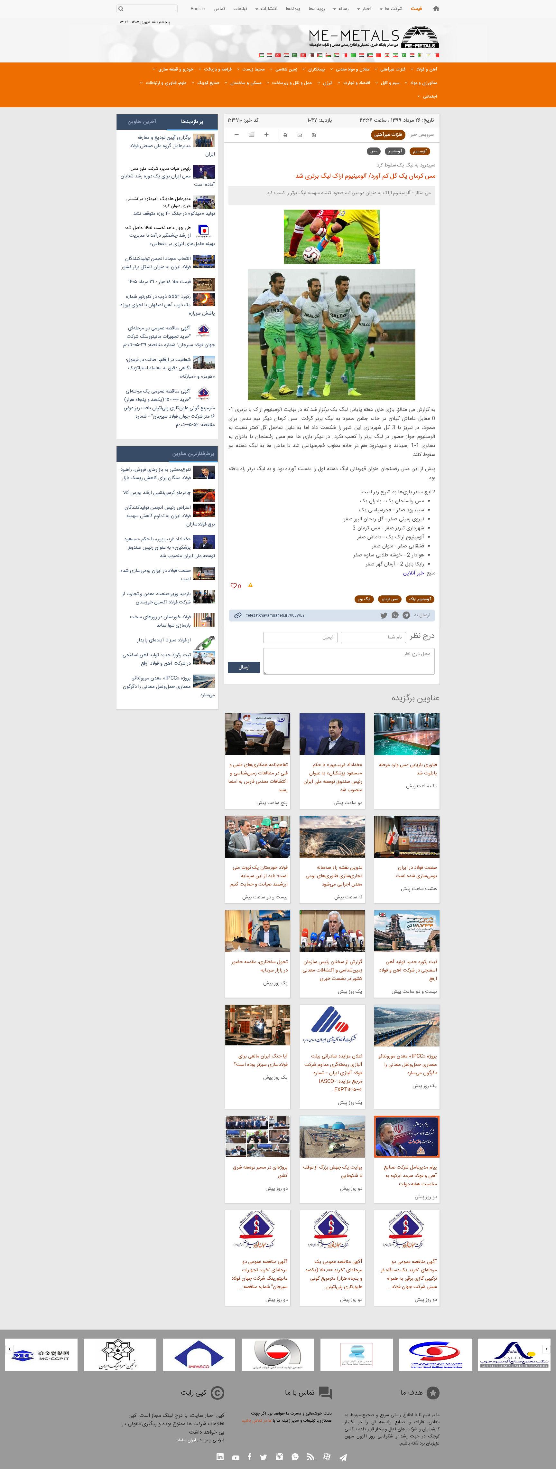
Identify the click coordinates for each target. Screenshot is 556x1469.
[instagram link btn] (279, 1457)
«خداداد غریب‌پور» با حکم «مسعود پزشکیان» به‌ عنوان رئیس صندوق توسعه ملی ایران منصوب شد (332, 777)
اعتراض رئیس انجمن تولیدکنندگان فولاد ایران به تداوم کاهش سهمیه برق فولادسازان (170, 516)
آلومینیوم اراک (420, 599)
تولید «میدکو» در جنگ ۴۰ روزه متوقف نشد (174, 214)
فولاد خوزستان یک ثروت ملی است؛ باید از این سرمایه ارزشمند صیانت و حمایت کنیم (258, 876)
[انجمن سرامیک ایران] (199, 1355)
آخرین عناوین (142, 122)
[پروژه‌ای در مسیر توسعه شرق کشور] (257, 1137)
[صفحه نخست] (436, 8)
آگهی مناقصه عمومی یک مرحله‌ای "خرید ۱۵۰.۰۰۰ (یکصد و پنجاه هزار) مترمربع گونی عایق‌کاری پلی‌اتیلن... (333, 1274)
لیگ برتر (364, 599)
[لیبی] (353, 54)
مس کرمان (390, 599)
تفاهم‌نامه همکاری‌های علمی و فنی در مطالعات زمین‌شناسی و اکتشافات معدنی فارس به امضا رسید (257, 777)
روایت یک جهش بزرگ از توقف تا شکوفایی (332, 1171)
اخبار (366, 9)
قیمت (416, 9)
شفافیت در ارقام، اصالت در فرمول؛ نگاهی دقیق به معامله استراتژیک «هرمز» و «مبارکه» (170, 368)
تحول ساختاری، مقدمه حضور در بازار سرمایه (259, 966)
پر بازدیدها (192, 122)
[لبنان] (386, 54)
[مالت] (345, 54)
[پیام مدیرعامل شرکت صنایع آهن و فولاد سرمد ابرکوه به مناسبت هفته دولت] (407, 1137)
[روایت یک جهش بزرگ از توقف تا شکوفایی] (332, 1137)
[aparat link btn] (327, 1457)
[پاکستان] (403, 54)
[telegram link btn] (343, 1458)
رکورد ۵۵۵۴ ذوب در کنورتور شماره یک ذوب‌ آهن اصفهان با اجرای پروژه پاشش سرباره (167, 305)
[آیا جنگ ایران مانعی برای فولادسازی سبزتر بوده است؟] (257, 1026)
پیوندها (293, 9)
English (198, 9)
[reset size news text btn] (252, 135)
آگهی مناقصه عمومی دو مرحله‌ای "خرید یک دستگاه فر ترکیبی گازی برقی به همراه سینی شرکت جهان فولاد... (409, 1274)
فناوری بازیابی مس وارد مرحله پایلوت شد (408, 769)
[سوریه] (286, 54)
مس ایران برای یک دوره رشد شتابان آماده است (168, 180)
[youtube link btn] (235, 1459)
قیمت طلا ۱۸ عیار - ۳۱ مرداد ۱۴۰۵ (159, 282)
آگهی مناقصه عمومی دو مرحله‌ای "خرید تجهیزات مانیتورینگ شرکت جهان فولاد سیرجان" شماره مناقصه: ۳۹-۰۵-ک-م (169, 336)
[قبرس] (428, 54)
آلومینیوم (420, 151)
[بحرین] (437, 54)
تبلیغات (240, 9)
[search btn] (121, 9)
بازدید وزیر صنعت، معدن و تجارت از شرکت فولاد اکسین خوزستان (156, 598)
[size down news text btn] (236, 135)
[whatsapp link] (395, 616)
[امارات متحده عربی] (261, 54)
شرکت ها (394, 9)
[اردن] (319, 54)
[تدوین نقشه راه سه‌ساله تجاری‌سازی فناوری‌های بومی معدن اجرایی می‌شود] (332, 837)
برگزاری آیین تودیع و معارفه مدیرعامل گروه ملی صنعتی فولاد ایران (172, 146)
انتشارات (269, 9)
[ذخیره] (314, 135)
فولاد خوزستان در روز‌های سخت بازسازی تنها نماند (160, 621)
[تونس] (303, 54)
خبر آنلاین (413, 573)
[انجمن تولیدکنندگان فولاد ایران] (356, 1355)
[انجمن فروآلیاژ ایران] (435, 1355)
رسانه (343, 9)
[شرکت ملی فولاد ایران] (41, 1355)
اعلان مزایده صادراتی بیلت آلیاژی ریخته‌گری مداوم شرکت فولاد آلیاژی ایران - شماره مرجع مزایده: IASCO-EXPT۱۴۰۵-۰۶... (333, 1073)
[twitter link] (384, 616)
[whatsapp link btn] (295, 1457)
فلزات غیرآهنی (388, 135)
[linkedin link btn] (220, 1457)
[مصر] (411, 54)
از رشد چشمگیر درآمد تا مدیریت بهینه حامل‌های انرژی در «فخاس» (172, 240)
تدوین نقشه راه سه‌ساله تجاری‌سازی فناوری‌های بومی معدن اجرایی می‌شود (334, 876)
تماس (219, 9)
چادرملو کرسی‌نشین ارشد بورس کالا (157, 493)
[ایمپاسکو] (278, 1355)
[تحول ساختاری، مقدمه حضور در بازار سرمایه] (257, 931)
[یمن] (269, 54)
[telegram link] (406, 616)
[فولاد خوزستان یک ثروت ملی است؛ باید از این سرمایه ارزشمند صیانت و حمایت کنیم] (257, 837)
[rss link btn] (310, 1457)
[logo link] (374, 41)
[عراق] (361, 54)
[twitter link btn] (263, 1458)
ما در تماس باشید (257, 1420)
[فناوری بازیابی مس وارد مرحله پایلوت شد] (407, 734)
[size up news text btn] (266, 135)
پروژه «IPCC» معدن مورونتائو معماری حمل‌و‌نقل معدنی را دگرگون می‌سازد (407, 1064)
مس (373, 151)
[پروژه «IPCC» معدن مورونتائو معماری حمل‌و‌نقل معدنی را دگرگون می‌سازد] (407, 1026)
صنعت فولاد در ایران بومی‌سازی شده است (416, 872)
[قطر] (311, 54)
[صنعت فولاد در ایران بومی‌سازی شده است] (407, 837)
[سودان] (336, 54)
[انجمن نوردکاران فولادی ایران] (514, 1355)
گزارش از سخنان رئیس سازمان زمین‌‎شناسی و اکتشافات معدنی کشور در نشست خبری (332, 970)
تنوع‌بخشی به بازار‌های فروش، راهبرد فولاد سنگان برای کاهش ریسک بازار (155, 474)
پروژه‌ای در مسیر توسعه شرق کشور (260, 1171)
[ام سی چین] (120, 1355)
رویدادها (317, 9)
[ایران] (395, 54)
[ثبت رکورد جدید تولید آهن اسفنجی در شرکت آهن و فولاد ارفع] (407, 931)
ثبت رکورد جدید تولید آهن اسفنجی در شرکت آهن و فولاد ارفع (408, 970)
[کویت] (370, 54)
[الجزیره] (420, 54)
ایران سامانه (186, 1440)
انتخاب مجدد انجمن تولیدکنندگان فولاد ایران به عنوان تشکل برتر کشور (156, 263)
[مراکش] (378, 54)
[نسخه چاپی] (285, 135)
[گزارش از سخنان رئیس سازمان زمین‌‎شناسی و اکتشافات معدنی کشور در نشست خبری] (332, 931)
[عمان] (328, 54)
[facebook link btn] (249, 1457)
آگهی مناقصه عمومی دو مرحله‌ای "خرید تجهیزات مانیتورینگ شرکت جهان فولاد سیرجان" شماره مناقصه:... (259, 1274)
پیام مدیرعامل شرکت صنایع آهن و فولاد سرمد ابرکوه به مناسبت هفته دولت (410, 1175)
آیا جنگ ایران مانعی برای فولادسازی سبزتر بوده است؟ (260, 1060)
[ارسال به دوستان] (299, 135)
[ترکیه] (278, 54)
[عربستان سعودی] (294, 54)
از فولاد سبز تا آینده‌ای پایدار (164, 640)
